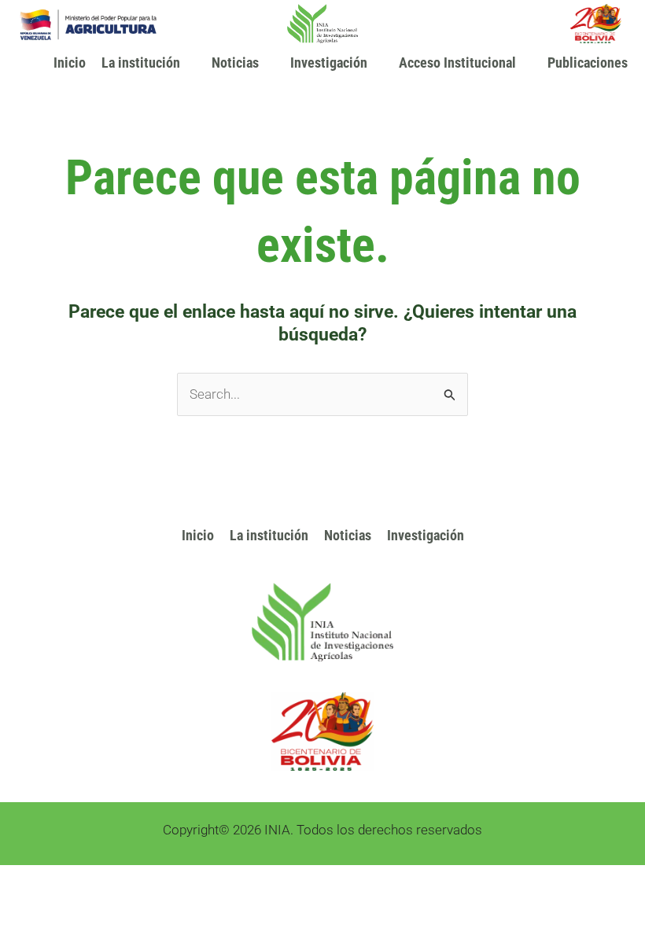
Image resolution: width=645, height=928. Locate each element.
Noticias (235, 62)
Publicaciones (587, 62)
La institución (140, 62)
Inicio (69, 62)
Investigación (425, 535)
